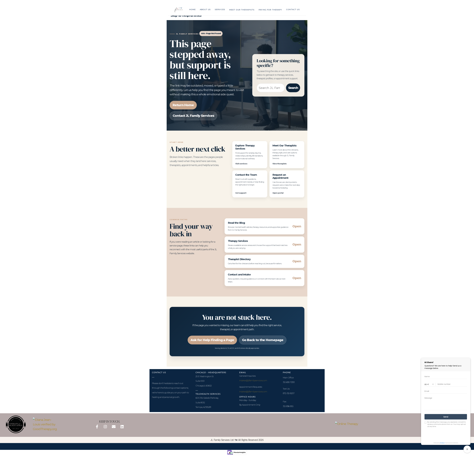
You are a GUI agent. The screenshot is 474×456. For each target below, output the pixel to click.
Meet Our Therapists (241, 10)
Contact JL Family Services (193, 116)
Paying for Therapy (270, 10)
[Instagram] (105, 426)
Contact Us (293, 9)
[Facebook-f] (97, 426)
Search (293, 88)
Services (220, 9)
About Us (205, 9)
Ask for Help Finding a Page (212, 340)
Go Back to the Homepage (262, 340)
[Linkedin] (122, 426)
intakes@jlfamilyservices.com (253, 380)
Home (192, 9)
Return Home (183, 105)
